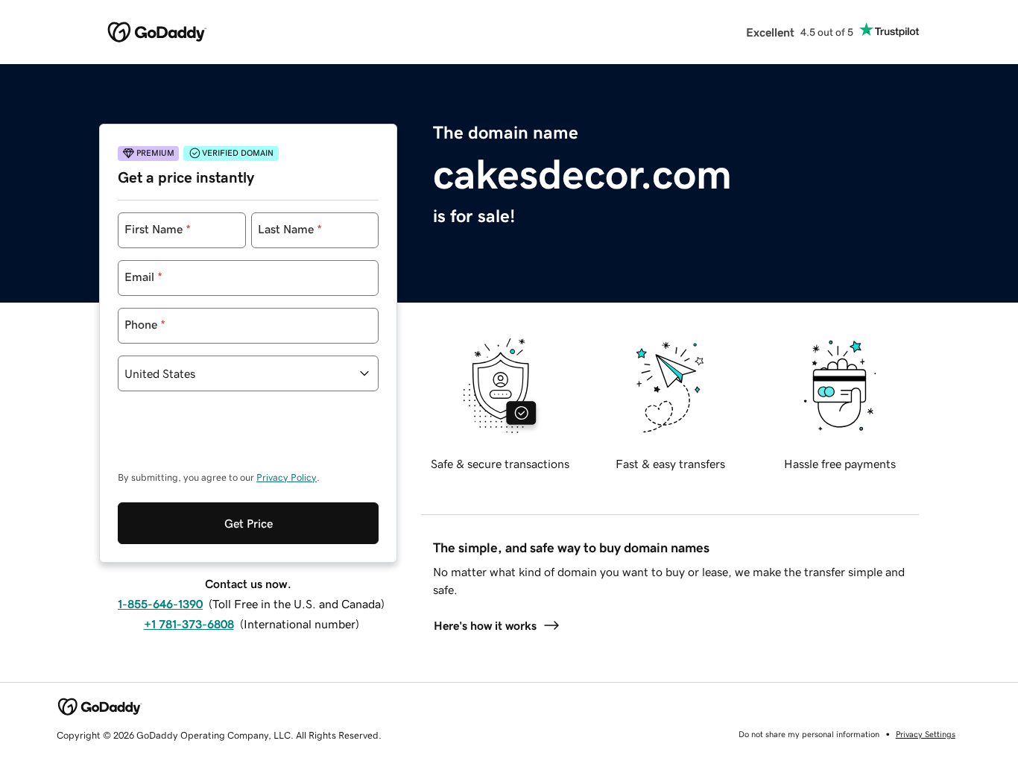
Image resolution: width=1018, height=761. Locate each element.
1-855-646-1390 (160, 604)
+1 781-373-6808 (189, 624)
